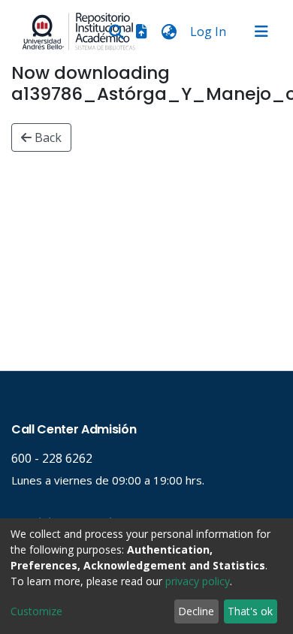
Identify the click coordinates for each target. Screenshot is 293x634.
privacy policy (197, 581)
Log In (209, 31)
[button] (168, 32)
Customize (36, 611)
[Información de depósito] (141, 32)
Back (47, 137)
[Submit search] (116, 31)
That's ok (250, 611)
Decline (196, 611)
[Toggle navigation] (261, 31)
